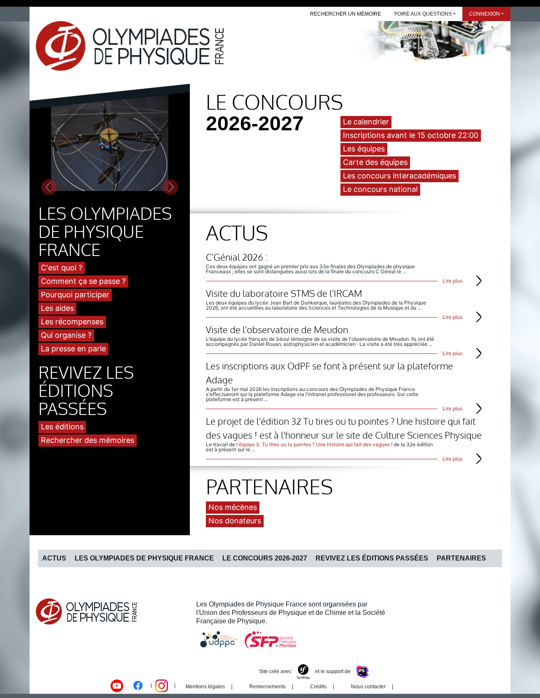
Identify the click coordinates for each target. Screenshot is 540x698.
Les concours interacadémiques (399, 175)
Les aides (57, 308)
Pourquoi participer (75, 294)
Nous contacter (368, 687)
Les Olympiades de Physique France (144, 558)
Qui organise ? (66, 335)
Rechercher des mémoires (87, 440)
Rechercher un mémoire (345, 14)
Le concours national (380, 189)
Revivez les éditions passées (372, 558)
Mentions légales (205, 687)
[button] (49, 144)
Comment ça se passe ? (83, 281)
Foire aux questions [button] (423, 14)
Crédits (318, 687)
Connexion (484, 14)
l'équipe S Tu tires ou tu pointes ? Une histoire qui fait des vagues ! (314, 444)
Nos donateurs (234, 520)
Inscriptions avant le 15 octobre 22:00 (410, 135)
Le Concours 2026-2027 (264, 558)
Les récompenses (72, 321)
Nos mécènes (232, 507)
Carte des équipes (375, 162)
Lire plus (452, 281)
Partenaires (461, 558)
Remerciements (267, 687)
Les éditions (62, 426)
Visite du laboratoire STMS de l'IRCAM (284, 293)
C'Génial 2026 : (236, 257)
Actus (54, 558)
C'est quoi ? (61, 267)
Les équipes (364, 148)
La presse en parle (73, 348)
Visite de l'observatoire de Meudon (277, 329)
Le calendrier (366, 121)
